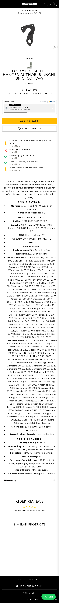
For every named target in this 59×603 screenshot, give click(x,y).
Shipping (26, 93)
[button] (29, 480)
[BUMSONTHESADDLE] (29, 4)
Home (29, 58)
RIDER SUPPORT (29, 579)
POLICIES (29, 593)
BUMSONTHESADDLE (29, 586)
